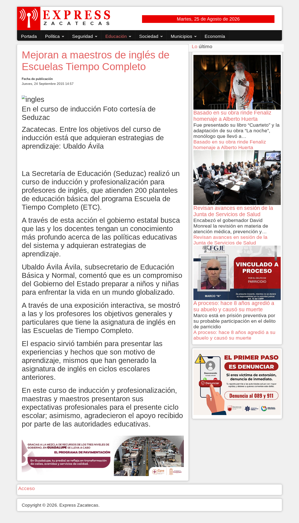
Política (52, 36)
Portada (29, 36)
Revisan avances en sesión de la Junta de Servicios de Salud (230, 239)
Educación (116, 36)
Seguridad (82, 36)
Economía (215, 36)
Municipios (181, 36)
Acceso (26, 488)
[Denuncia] (237, 381)
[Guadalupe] (103, 455)
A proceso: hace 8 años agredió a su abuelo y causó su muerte (234, 335)
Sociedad (148, 36)
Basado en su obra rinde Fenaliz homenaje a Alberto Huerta (229, 144)
